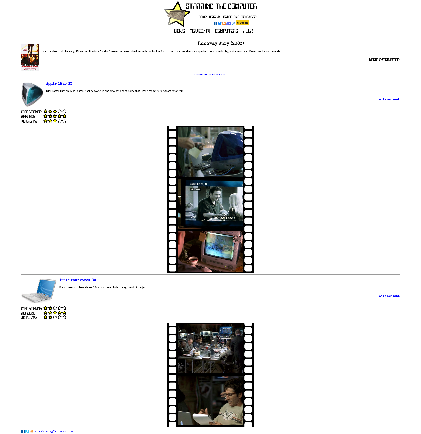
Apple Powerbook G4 (77, 280)
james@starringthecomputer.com (54, 431)
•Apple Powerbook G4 (218, 74)
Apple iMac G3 (59, 84)
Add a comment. (389, 99)
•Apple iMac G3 (200, 74)
